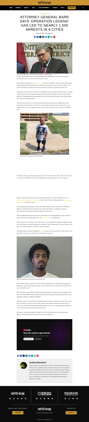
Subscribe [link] (72, 7)
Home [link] (10, 7)
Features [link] (18, 7)
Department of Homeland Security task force (28, 200)
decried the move (46, 217)
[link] (44, 3)
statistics (42, 231)
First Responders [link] (44, 7)
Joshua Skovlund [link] (49, 33)
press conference (38, 83)
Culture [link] (55, 7)
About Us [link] (38, 412)
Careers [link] (51, 412)
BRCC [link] (62, 7)
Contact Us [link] (71, 412)
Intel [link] (33, 7)
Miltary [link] (26, 7)
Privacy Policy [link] (45, 412)
